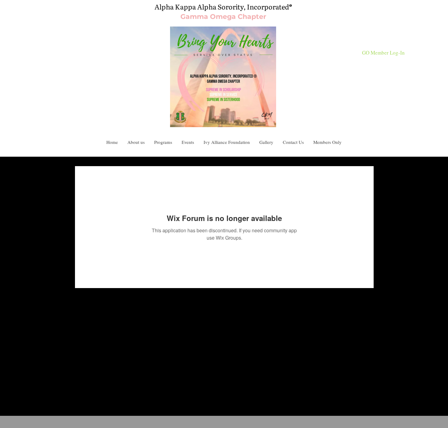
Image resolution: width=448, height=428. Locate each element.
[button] (293, 142)
